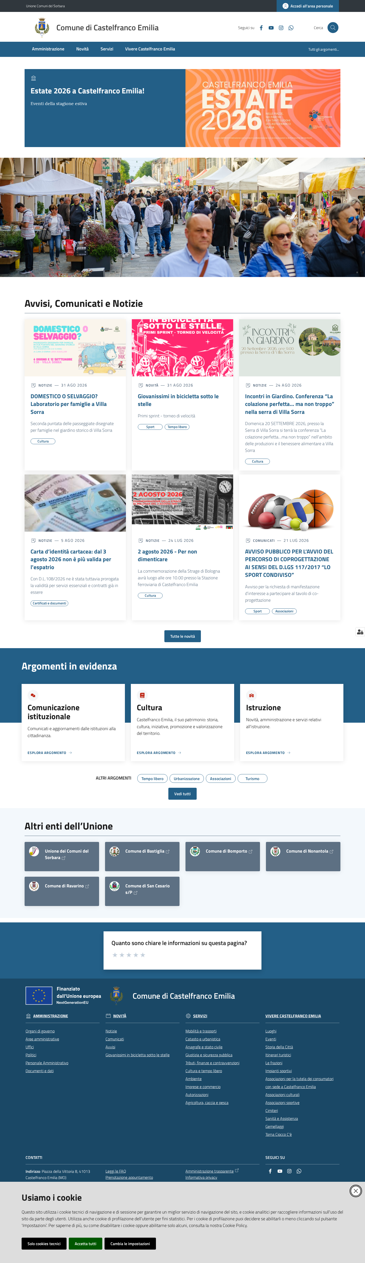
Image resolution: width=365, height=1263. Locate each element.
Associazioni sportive (282, 1102)
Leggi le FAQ (116, 1171)
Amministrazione (50, 1016)
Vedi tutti (182, 794)
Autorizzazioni (196, 1095)
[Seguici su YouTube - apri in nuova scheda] (269, 27)
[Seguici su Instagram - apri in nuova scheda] (279, 27)
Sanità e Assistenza (281, 1118)
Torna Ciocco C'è (278, 1134)
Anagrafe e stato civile (203, 1047)
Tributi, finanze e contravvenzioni (212, 1063)
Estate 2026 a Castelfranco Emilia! (88, 90)
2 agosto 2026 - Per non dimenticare (167, 555)
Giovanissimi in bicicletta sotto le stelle (178, 400)
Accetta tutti (85, 1244)
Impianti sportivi (278, 1071)
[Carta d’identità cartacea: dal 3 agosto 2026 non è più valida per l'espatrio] (75, 503)
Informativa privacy (201, 1177)
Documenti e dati (40, 1071)
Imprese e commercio (202, 1087)
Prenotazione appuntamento (129, 1177)
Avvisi (110, 1047)
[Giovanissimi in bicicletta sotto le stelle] (182, 347)
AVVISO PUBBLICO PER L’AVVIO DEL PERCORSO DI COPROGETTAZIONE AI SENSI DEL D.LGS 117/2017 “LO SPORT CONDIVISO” (289, 563)
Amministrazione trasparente (209, 1171)
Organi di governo (40, 1031)
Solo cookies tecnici (44, 1244)
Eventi (270, 1039)
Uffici (30, 1047)
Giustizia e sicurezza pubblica (208, 1055)
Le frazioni (273, 1063)
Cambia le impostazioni (130, 1244)
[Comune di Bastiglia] (114, 851)
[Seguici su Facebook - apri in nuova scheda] (259, 27)
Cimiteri (271, 1110)
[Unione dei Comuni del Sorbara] (34, 851)
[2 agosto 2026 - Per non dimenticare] (182, 503)
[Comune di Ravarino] (34, 886)
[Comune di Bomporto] (195, 851)
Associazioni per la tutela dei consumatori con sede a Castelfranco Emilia (299, 1083)
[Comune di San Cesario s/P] (114, 886)
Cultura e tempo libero (203, 1071)
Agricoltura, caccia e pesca (206, 1102)
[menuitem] (48, 49)
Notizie (111, 1031)
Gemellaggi (274, 1126)
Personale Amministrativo (47, 1063)
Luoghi (270, 1031)
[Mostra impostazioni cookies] (360, 631)
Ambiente (193, 1079)
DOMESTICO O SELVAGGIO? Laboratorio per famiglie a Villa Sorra (69, 404)
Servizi (200, 1016)
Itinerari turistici (278, 1055)
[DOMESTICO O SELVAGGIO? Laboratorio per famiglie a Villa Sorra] (75, 347)
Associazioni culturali (282, 1095)
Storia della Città (279, 1047)
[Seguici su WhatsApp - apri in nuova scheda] (289, 27)
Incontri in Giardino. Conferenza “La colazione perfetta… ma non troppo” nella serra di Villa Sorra (289, 404)
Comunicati (115, 1039)
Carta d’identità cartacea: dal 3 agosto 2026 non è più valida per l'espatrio (71, 559)
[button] (333, 28)
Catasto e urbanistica (202, 1039)
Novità (119, 1016)
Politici (31, 1055)
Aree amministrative (42, 1039)
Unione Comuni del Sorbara (45, 5)
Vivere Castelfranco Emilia (293, 1016)
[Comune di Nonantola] (275, 851)
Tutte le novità (182, 636)
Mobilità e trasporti (201, 1031)
